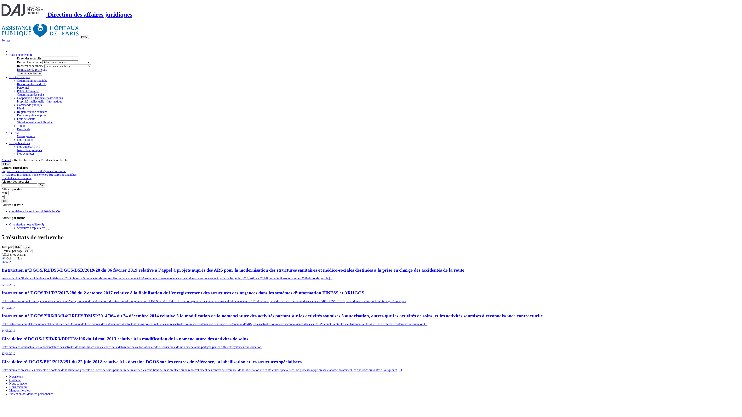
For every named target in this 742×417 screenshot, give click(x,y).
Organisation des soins (30, 94)
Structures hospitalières (63, 174)
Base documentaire (20, 54)
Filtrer (6, 164)
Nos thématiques (19, 77)
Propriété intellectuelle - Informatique (39, 101)
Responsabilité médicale (31, 84)
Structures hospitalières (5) (33, 228)
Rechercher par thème (30, 66)
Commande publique (30, 105)
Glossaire (15, 380)
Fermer (6, 40)
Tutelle (21, 125)
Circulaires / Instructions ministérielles (25, 174)
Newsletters (16, 376)
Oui (9, 258)
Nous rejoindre (18, 387)
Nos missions (25, 139)
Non (19, 258)
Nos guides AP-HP (28, 146)
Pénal (20, 108)
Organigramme (26, 136)
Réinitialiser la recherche (32, 69)
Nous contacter (18, 383)
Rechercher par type (29, 62)
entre (5, 192)
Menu (84, 36)
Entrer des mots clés (29, 58)
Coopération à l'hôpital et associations (40, 98)
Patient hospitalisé (28, 91)
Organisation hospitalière (32, 80)
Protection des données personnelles (31, 394)
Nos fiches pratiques (29, 150)
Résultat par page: (12, 251)
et (3, 196)
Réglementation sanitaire (32, 112)
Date (17, 247)
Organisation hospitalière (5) (26, 224)
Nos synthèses (25, 153)
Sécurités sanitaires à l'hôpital (35, 122)
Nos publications (19, 143)
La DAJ (14, 132)
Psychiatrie (23, 129)
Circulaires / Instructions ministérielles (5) (34, 211)
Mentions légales (19, 390)
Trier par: (7, 247)
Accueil (6, 160)
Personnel (23, 87)
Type (27, 247)
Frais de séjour (26, 118)
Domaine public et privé (31, 115)
